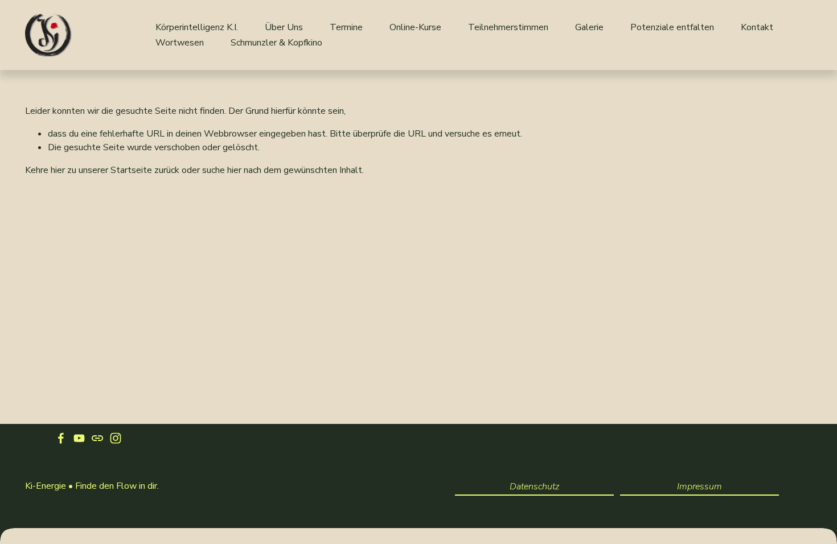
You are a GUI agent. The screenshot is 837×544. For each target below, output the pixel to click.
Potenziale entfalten (672, 27)
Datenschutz (534, 486)
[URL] (97, 438)
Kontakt (757, 27)
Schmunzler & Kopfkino (276, 42)
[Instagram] (115, 438)
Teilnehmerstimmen (508, 27)
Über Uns (284, 27)
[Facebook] (61, 438)
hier (58, 170)
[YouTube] (79, 438)
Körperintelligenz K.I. (196, 27)
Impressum (699, 486)
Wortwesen (179, 42)
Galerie (589, 27)
